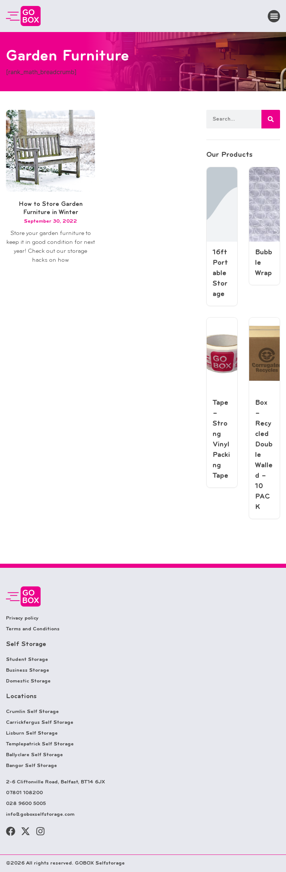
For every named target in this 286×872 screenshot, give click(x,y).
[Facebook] (10, 831)
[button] (274, 16)
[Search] (270, 119)
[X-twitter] (25, 831)
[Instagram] (40, 831)
